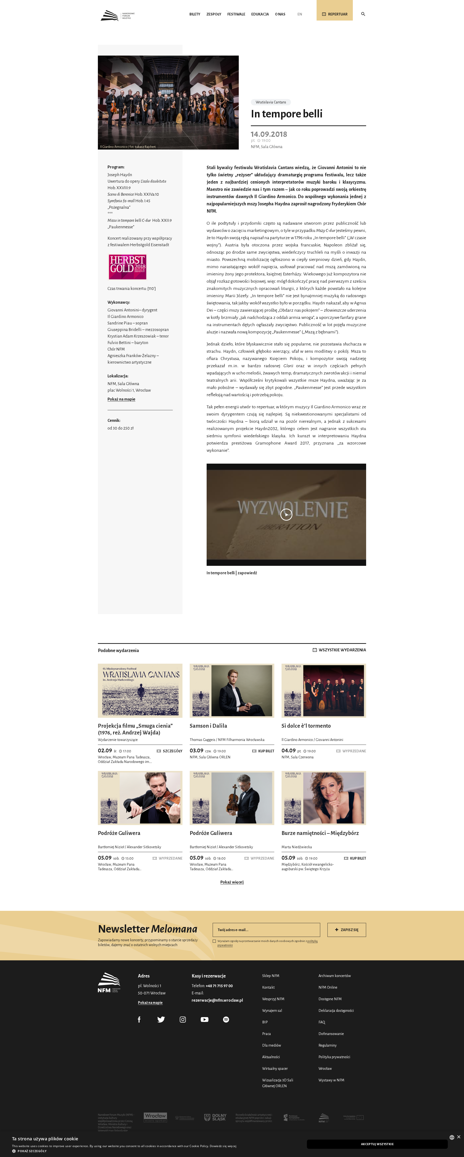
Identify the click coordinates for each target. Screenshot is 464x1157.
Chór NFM (116, 349)
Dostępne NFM (330, 999)
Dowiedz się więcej (223, 1146)
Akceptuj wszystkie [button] (377, 1144)
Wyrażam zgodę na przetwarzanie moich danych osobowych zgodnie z (268, 943)
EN (299, 14)
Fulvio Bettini (119, 343)
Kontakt (268, 987)
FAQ (322, 1022)
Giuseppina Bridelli (125, 330)
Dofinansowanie (331, 1034)
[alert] (232, 1144)
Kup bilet (266, 751)
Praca (266, 1034)
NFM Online (328, 987)
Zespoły (213, 14)
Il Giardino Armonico (126, 317)
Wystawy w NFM (331, 1080)
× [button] (458, 1137)
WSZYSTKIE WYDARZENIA (342, 650)
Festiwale (236, 14)
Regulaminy (328, 1045)
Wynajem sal (272, 1011)
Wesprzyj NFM (273, 999)
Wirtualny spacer (275, 1069)
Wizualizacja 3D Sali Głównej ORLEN (277, 1083)
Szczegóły (172, 751)
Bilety (194, 14)
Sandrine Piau (120, 323)
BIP (265, 1022)
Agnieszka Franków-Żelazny (132, 356)
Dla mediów (271, 1045)
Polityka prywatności (334, 1057)
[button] (124, 1151)
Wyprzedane (354, 751)
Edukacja (260, 14)
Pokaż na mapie (121, 399)
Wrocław (325, 1069)
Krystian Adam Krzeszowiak (132, 336)
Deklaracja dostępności (336, 1011)
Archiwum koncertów (335, 976)
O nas (280, 14)
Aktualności (271, 1057)
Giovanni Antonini (123, 310)
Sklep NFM (270, 976)
